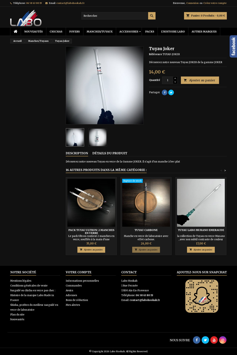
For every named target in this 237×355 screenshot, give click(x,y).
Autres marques (204, 31)
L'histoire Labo (173, 31)
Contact (129, 272)
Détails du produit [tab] (109, 153)
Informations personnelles (82, 280)
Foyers (74, 31)
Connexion (192, 3)
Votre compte (78, 272)
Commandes (74, 285)
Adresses (71, 295)
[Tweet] (171, 92)
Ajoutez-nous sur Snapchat (202, 272)
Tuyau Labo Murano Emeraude (201, 230)
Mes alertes (73, 305)
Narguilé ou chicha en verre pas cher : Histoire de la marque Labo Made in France (32, 295)
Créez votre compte (214, 3)
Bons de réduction (77, 300)
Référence (155, 54)
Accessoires (128, 31)
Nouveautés (33, 31)
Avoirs (69, 290)
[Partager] (164, 92)
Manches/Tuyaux (100, 31)
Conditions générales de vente (29, 285)
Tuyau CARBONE (146, 230)
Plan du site (17, 314)
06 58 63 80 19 (34, 3)
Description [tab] (77, 153)
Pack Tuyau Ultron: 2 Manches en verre (91, 231)
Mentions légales (20, 280)
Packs (149, 31)
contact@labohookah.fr (70, 3)
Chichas (56, 31)
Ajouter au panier (199, 80)
